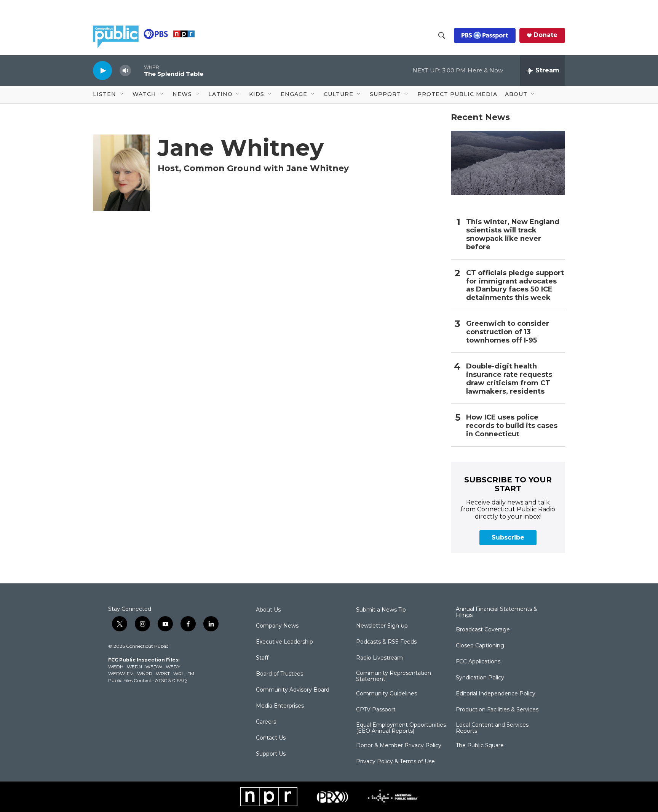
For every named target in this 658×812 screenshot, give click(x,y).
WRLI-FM (183, 673)
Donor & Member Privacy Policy (398, 746)
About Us (268, 610)
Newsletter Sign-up (382, 626)
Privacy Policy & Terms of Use (395, 762)
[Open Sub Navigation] (122, 94)
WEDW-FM (121, 673)
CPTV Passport (376, 710)
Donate (545, 35)
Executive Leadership (284, 642)
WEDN (134, 666)
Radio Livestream (379, 658)
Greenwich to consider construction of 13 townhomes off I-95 (507, 332)
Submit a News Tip (381, 610)
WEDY (173, 666)
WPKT (163, 673)
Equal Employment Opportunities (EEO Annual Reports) (401, 728)
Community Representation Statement (393, 676)
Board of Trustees (279, 674)
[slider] (137, 70)
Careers (266, 722)
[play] (102, 70)
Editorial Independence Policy (495, 694)
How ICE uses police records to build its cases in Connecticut (511, 425)
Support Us (271, 754)
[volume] (125, 70)
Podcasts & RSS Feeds (386, 642)
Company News (277, 626)
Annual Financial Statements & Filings (496, 612)
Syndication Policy (480, 678)
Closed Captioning (480, 646)
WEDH (115, 666)
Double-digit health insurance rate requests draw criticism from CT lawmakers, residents (509, 379)
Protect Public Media (457, 94)
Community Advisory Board (292, 690)
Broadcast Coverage (483, 630)
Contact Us (271, 738)
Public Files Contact (130, 680)
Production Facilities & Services (497, 710)
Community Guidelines (386, 694)
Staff (262, 658)
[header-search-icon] (441, 35)
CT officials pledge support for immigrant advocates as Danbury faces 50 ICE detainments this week (515, 285)
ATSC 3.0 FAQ (171, 680)
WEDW (153, 666)
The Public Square (480, 746)
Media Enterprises (280, 706)
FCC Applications (478, 662)
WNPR (144, 673)
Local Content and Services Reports (492, 728)
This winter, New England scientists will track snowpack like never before (512, 234)
